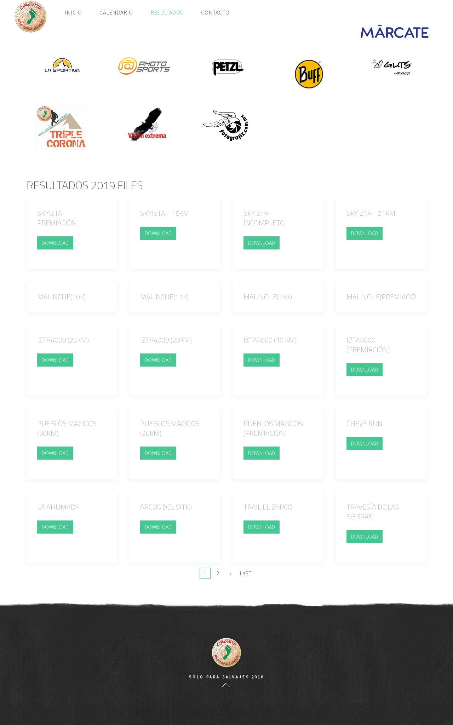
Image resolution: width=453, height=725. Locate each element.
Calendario (116, 12)
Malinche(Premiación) (384, 296)
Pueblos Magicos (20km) (170, 428)
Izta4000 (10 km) (270, 339)
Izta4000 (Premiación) (368, 344)
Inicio (73, 12)
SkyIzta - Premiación (57, 218)
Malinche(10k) (61, 296)
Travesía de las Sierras (372, 511)
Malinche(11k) (164, 296)
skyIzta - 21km (370, 213)
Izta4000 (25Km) (63, 339)
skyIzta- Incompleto (264, 218)
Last (246, 573)
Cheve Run (364, 423)
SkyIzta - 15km (164, 213)
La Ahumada (58, 506)
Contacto (215, 12)
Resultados (166, 12)
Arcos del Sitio (166, 506)
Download (55, 242)
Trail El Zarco (267, 506)
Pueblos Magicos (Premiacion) (273, 428)
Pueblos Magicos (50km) (67, 428)
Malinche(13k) (267, 296)
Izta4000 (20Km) (166, 339)
